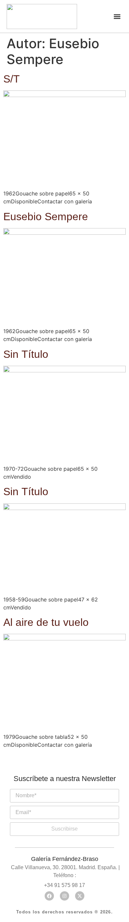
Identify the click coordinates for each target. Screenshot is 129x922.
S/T (11, 79)
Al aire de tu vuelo (46, 622)
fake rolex (88, 786)
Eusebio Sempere (45, 216)
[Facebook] (49, 896)
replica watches (44, 786)
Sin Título (25, 354)
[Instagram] (64, 896)
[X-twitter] (79, 896)
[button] (116, 16)
